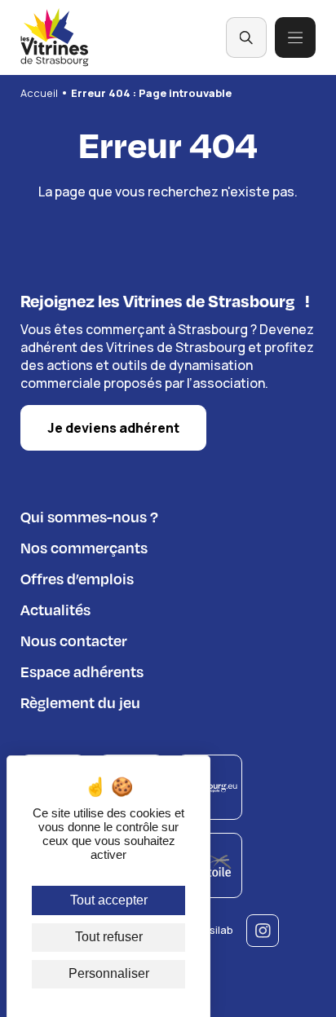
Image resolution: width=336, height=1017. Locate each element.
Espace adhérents (82, 671)
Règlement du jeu (80, 702)
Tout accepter (109, 900)
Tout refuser (109, 937)
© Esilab (212, 930)
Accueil (39, 93)
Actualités (55, 609)
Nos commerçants (84, 547)
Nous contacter (73, 640)
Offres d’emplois (77, 578)
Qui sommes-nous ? (89, 516)
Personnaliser (109, 973)
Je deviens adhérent (113, 428)
